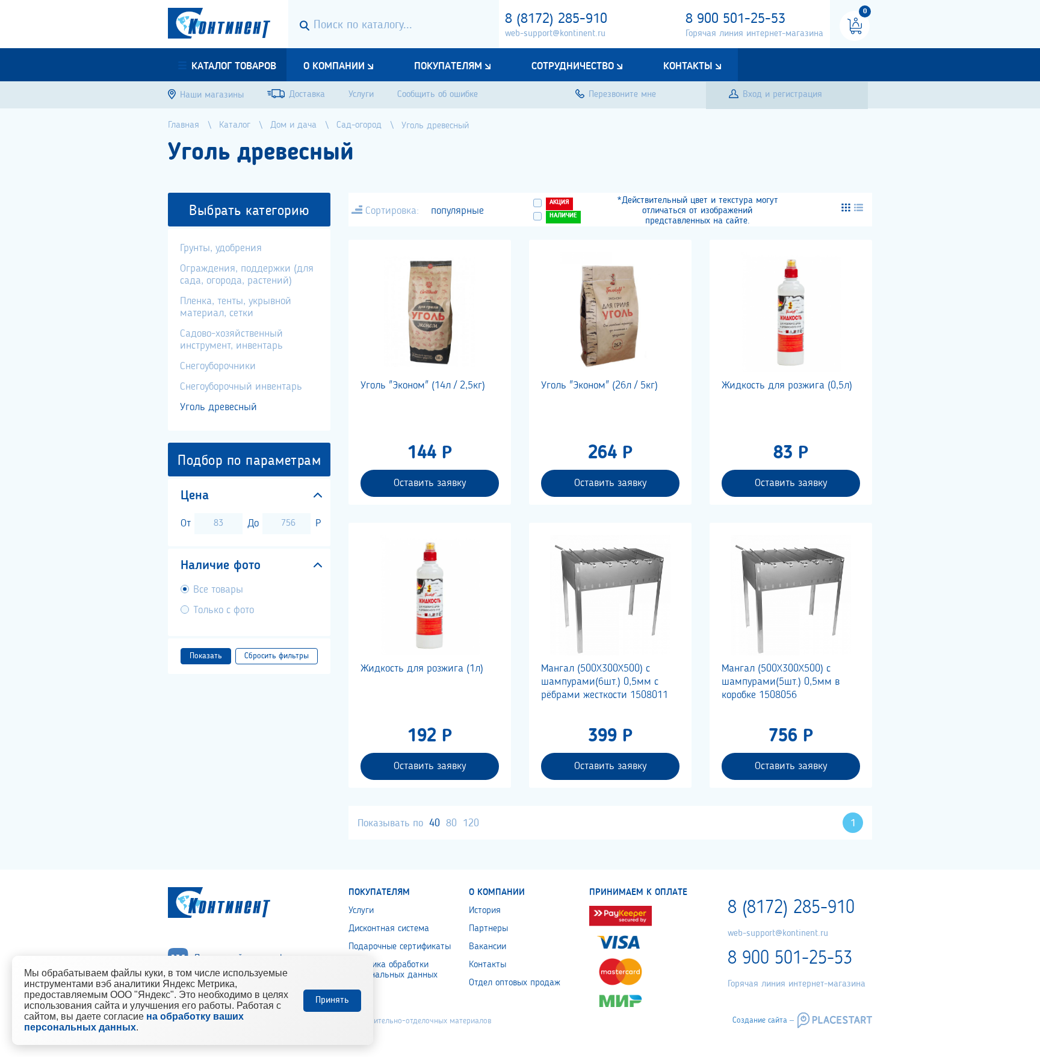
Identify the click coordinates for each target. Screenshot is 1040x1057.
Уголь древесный (218, 407)
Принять (332, 1000)
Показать (206, 656)
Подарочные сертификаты (399, 947)
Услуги (361, 910)
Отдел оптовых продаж (514, 983)
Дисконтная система (388, 929)
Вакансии (487, 947)
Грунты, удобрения (221, 248)
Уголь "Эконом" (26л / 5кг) (599, 385)
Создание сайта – (763, 1020)
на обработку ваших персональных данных (134, 1021)
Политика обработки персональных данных (393, 970)
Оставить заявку (430, 483)
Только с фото (223, 610)
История (485, 910)
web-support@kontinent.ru (555, 34)
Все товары (218, 589)
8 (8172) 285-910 (556, 19)
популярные (457, 210)
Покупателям (448, 66)
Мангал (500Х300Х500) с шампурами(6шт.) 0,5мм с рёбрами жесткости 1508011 (604, 681)
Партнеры (488, 929)
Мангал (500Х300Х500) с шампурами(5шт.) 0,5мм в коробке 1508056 (781, 681)
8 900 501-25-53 (735, 19)
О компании (334, 66)
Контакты (688, 66)
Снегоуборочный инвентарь (241, 386)
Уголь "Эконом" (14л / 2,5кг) (423, 385)
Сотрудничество (572, 66)
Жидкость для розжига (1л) (422, 668)
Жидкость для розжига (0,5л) (787, 385)
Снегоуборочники (218, 366)
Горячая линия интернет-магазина (754, 34)
